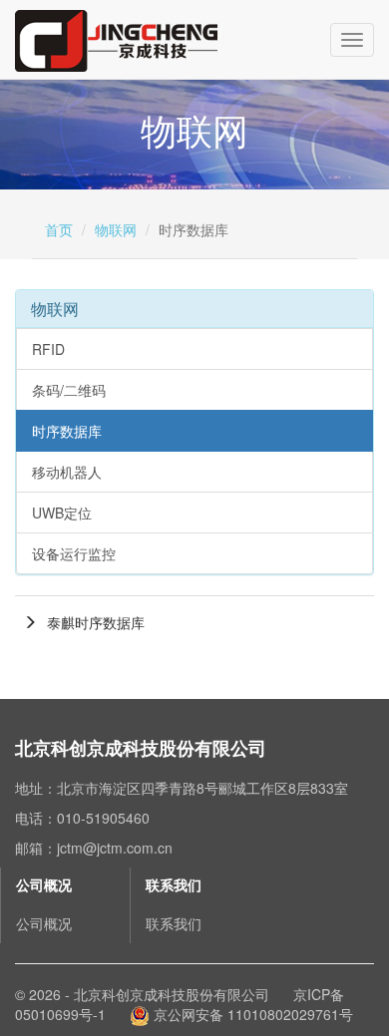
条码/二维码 (69, 390)
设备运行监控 (74, 553)
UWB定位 (62, 512)
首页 (59, 229)
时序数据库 (67, 431)
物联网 (116, 229)
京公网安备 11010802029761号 (251, 1014)
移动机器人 (67, 472)
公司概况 (44, 923)
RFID (48, 349)
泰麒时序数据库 (96, 622)
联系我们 (173, 923)
